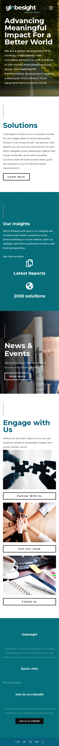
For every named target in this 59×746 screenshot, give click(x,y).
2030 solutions (29, 296)
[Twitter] (24, 741)
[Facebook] (18, 741)
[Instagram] (43, 741)
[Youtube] (36, 741)
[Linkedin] (30, 741)
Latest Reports (29, 273)
